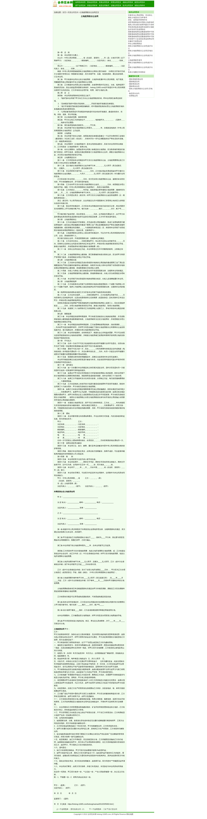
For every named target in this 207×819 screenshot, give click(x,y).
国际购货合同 (134, 81)
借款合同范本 (128, 2)
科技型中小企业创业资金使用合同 (141, 39)
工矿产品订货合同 (110, 809)
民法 (76, 454)
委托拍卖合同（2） (78, 809)
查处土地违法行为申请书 (137, 17)
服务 (118, 139)
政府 (77, 104)
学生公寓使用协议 (135, 44)
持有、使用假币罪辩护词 (137, 20)
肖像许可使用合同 (135, 41)
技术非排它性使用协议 (136, 29)
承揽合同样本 (92, 5)
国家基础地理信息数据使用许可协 (141, 32)
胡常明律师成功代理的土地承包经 (141, 22)
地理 (66, 122)
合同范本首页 (80, 2)
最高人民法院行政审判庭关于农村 (141, 25)
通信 (69, 114)
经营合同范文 (116, 2)
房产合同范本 (80, 5)
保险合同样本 (140, 5)
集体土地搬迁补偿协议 (136, 72)
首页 (64, 12)
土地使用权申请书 (135, 60)
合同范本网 (92, 814)
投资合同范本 (80, 9)
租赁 (87, 268)
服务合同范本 (104, 9)
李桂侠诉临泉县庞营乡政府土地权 (141, 27)
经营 (121, 71)
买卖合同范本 (104, 2)
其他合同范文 (116, 9)
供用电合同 (133, 96)
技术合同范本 (128, 5)
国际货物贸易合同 (136, 79)
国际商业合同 (134, 86)
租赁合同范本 (140, 2)
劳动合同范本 (92, 2)
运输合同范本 (116, 5)
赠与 (92, 230)
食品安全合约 (134, 93)
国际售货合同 (134, 84)
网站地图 (129, 814)
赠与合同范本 (92, 9)
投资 (114, 71)
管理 (116, 58)
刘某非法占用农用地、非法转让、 (141, 15)
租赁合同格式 (104, 5)
